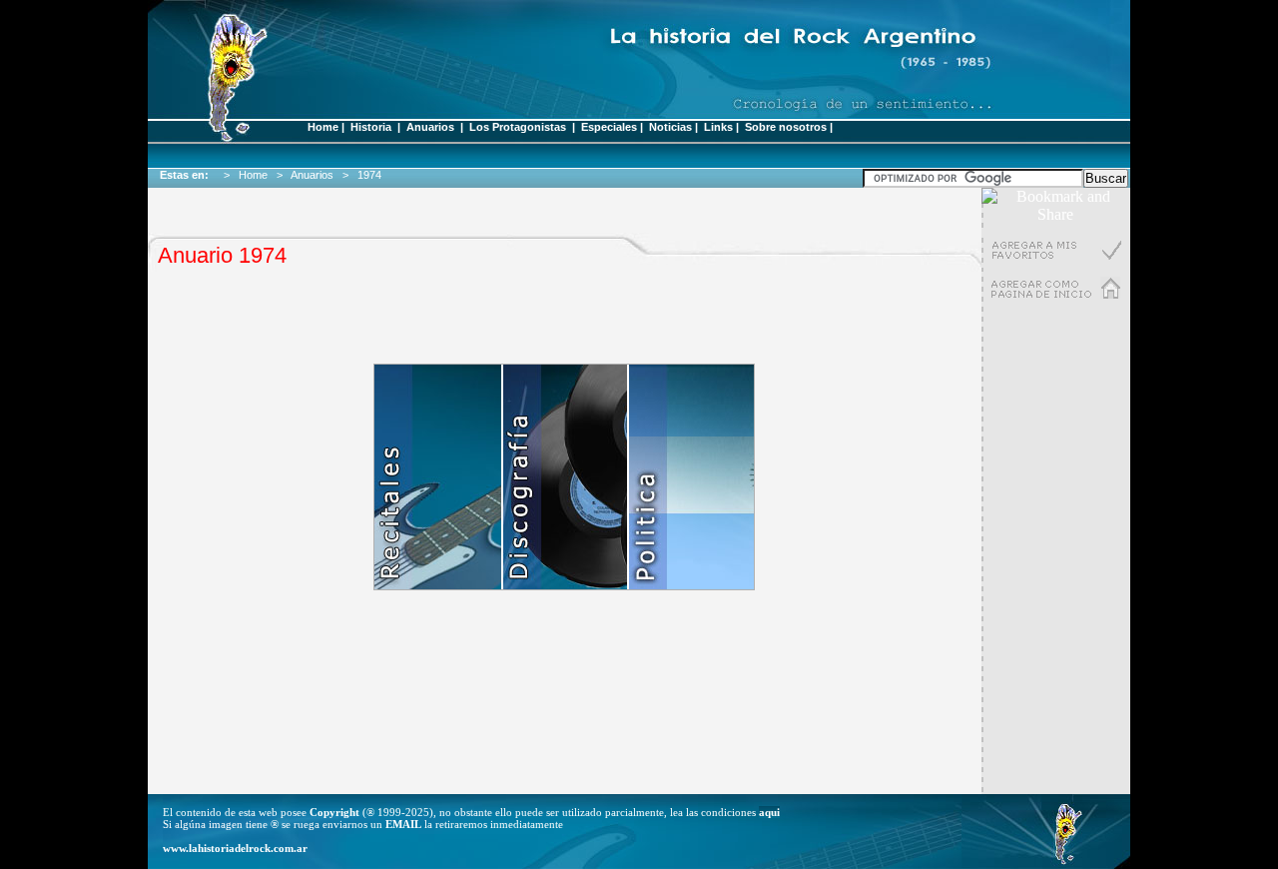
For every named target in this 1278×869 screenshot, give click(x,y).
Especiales (609, 127)
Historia (370, 127)
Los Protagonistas (519, 127)
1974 (372, 175)
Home (323, 127)
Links (718, 127)
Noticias (670, 127)
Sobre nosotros (786, 127)
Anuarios (430, 127)
